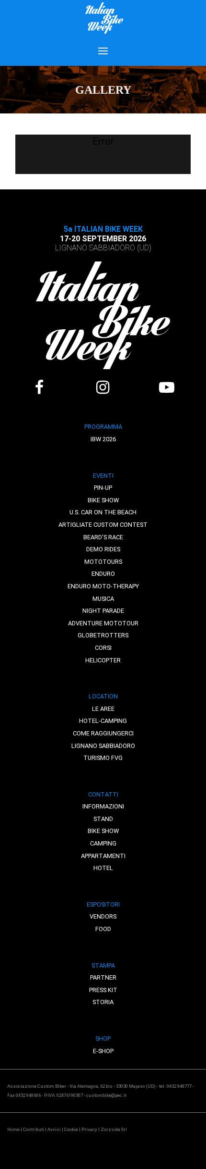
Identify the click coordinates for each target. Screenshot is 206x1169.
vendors (103, 916)
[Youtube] (166, 387)
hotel (103, 867)
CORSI (103, 647)
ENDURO (103, 573)
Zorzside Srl (114, 1129)
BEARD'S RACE (103, 537)
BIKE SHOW (103, 500)
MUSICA (103, 598)
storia (103, 1002)
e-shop (103, 1051)
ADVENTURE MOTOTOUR (103, 623)
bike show (103, 830)
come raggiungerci (103, 733)
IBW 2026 (103, 439)
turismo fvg (103, 757)
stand (103, 818)
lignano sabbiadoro (103, 745)
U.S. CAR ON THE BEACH (103, 512)
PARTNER (103, 977)
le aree (103, 708)
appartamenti (103, 855)
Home (13, 1129)
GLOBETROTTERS (103, 635)
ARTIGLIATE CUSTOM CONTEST (103, 524)
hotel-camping (103, 720)
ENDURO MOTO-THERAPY (103, 586)
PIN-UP (103, 487)
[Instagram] (103, 387)
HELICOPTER (103, 660)
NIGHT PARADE (103, 610)
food (103, 929)
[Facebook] (39, 387)
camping (103, 843)
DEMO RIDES (103, 549)
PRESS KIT (103, 990)
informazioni (103, 806)
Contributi (33, 1129)
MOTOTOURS (103, 561)
